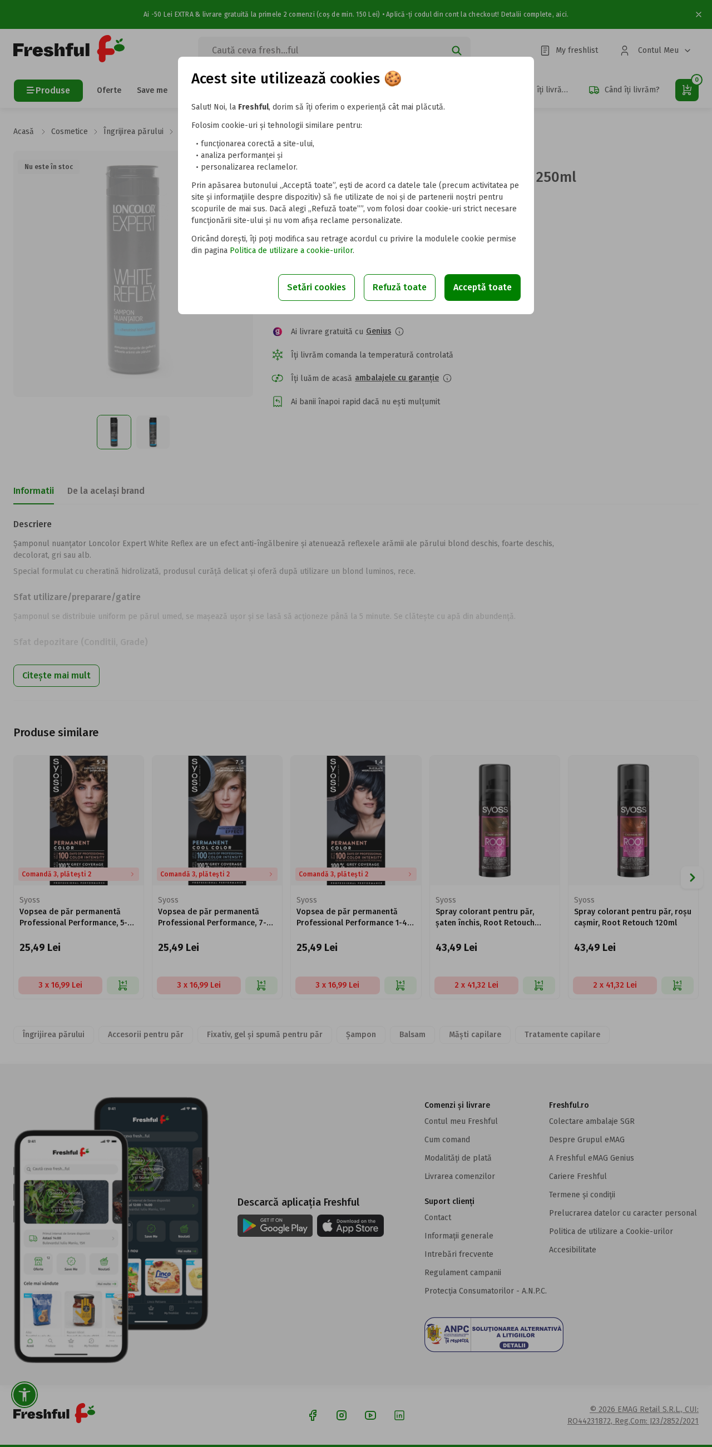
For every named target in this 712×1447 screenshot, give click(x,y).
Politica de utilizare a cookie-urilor (291, 250)
